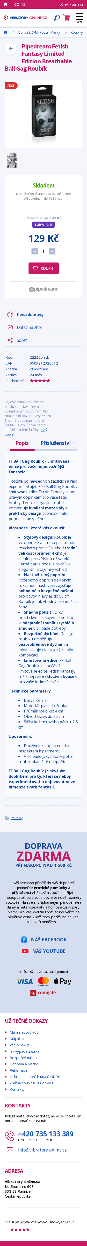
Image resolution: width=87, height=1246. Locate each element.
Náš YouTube (48, 951)
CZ (16, 4)
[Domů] (7, 4)
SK (24, 4)
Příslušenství (58, 443)
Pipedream (39, 368)
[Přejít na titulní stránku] (25, 17)
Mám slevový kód (24, 1032)
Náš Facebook (49, 939)
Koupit (47, 268)
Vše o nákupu (20, 1044)
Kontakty (17, 1089)
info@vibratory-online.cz (42, 1150)
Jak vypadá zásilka (24, 1051)
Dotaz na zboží (30, 327)
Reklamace (19, 1070)
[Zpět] (11, 49)
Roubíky (16, 818)
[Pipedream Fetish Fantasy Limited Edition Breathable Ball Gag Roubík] (43, 114)
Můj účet (17, 1038)
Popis (22, 443)
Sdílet (22, 340)
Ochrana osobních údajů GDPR (35, 1076)
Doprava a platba (24, 1063)
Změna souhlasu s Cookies (31, 1082)
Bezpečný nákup (23, 1057)
